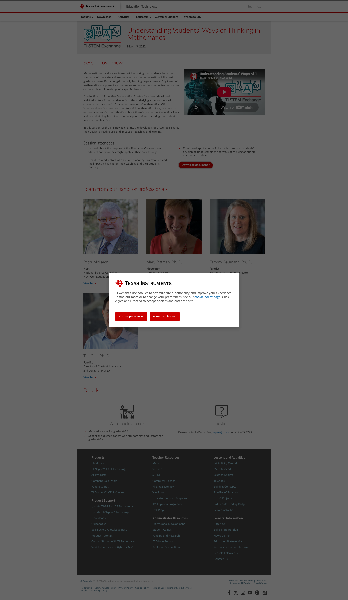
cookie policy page (207, 297)
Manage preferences (131, 316)
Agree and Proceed (164, 316)
